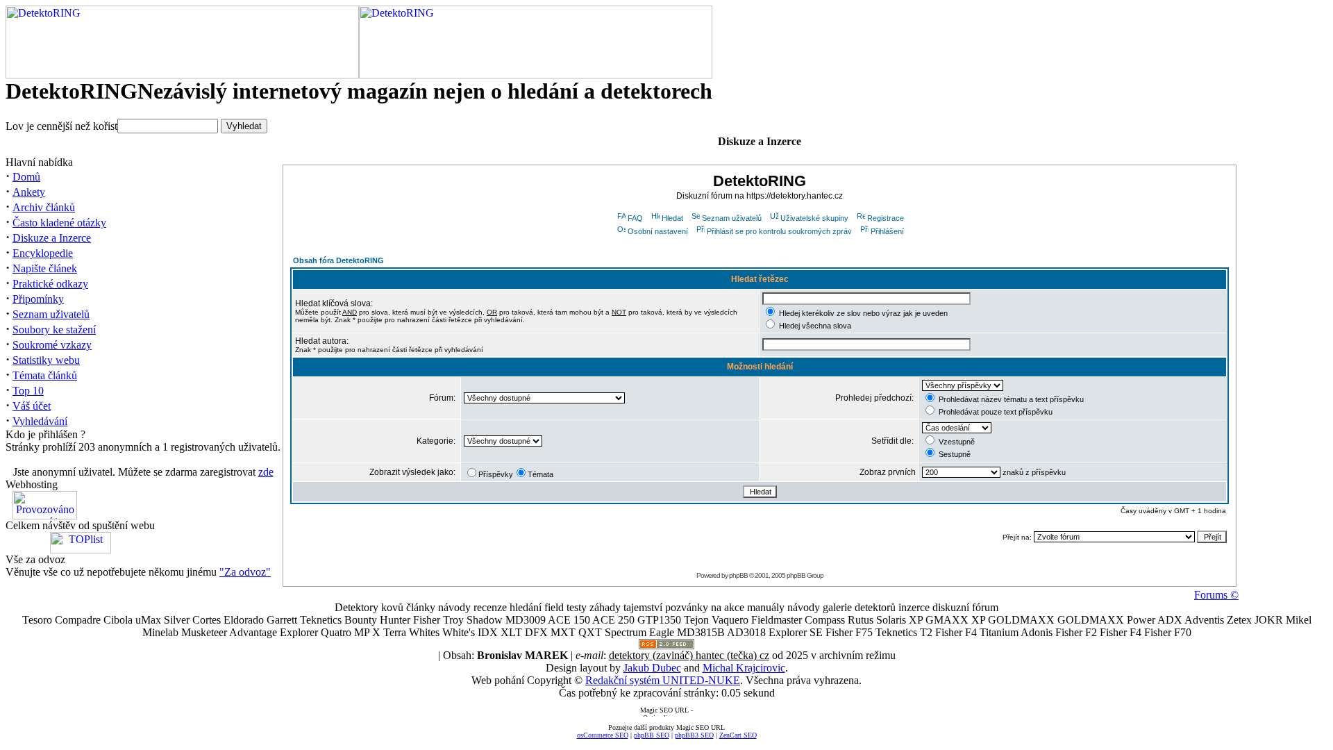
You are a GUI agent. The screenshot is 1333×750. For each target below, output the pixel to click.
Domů (26, 177)
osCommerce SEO (602, 735)
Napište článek (44, 268)
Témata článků (44, 375)
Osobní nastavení (658, 231)
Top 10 (28, 391)
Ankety (28, 192)
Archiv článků (43, 207)
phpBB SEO (651, 735)
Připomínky (38, 299)
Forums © (1216, 595)
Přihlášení (887, 231)
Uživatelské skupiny (814, 218)
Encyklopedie (42, 253)
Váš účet (31, 406)
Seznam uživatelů (51, 314)
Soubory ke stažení (54, 329)
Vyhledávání (39, 421)
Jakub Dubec (652, 668)
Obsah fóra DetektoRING (338, 260)
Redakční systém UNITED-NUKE (662, 680)
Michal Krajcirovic (744, 668)
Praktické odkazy (50, 284)
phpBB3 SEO (694, 735)
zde (266, 472)
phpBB (738, 575)
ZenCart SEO (738, 735)
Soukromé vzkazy (52, 345)
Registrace (885, 218)
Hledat (672, 218)
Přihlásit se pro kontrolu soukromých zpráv (779, 231)
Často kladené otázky (59, 222)
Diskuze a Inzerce (51, 238)
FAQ (635, 218)
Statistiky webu (46, 360)
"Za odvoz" (245, 572)
